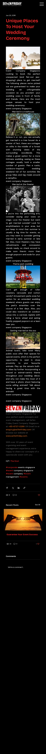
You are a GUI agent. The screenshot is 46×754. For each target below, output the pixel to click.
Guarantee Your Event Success (22, 534)
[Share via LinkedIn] (18, 488)
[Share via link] (24, 488)
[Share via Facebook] (7, 488)
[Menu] (41, 4)
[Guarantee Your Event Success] (23, 519)
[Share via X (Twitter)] (13, 488)
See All (37, 505)
